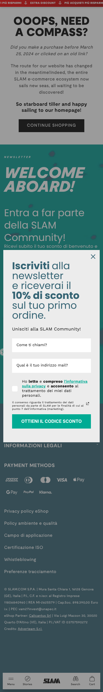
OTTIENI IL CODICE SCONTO (51, 421)
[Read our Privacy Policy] (87, 403)
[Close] (93, 256)
